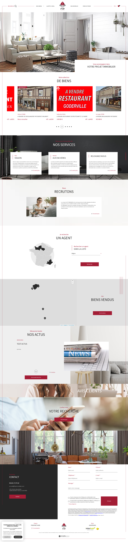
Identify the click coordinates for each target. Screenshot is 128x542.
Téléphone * (71, 475)
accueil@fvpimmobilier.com (16, 486)
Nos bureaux (74, 6)
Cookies (87, 532)
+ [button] (72, 281)
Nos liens (79, 532)
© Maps (65, 325)
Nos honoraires (61, 532)
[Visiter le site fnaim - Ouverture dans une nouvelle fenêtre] (97, 529)
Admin (76, 532)
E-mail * (98, 475)
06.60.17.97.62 (14, 483)
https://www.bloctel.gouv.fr (99, 513)
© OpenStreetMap (71, 325)
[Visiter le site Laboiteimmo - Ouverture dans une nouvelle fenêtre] (64, 538)
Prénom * (98, 467)
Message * (71, 483)
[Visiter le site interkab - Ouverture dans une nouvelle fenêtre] (90, 528)
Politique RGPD (83, 532)
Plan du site (66, 532)
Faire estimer (87, 6)
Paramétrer (7, 537)
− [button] (72, 283)
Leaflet (61, 325)
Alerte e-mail (50, 6)
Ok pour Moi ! (18, 537)
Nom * (70, 467)
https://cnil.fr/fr (87, 511)
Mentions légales (71, 532)
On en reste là (18, 523)
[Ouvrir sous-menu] (43, 6)
